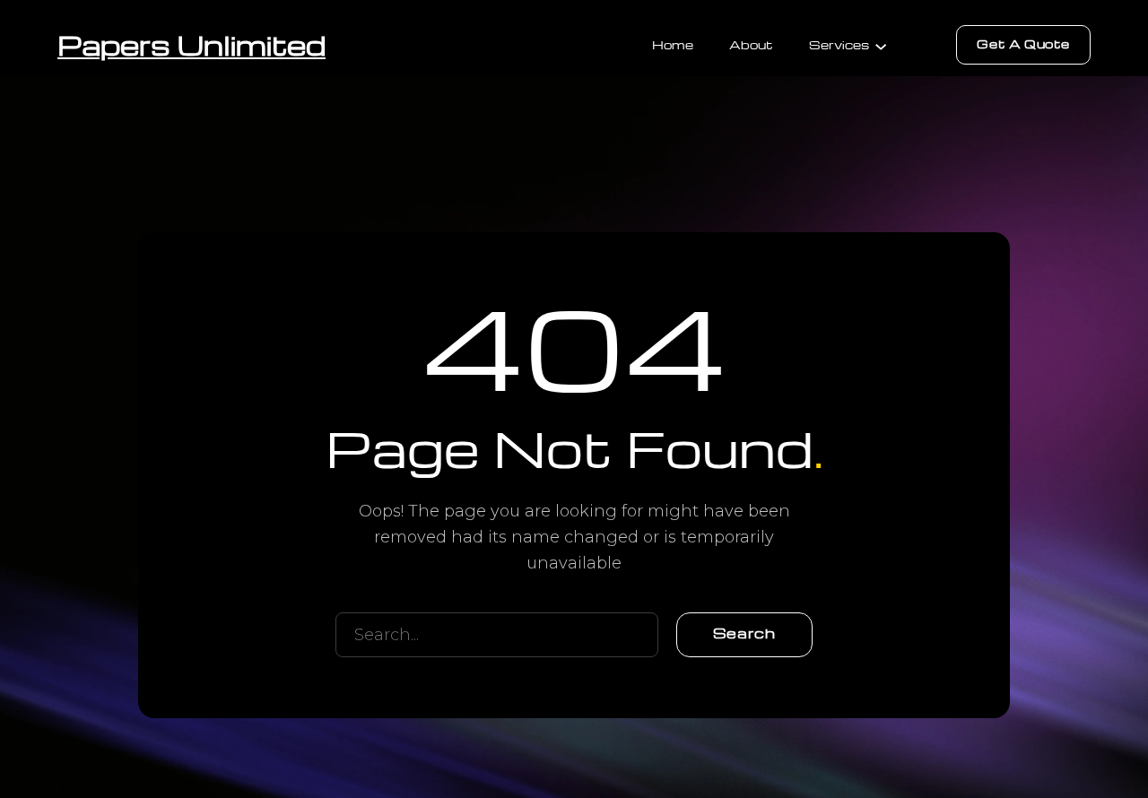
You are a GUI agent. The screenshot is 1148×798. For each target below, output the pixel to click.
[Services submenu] (880, 45)
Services (839, 44)
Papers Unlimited (191, 44)
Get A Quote (1023, 43)
